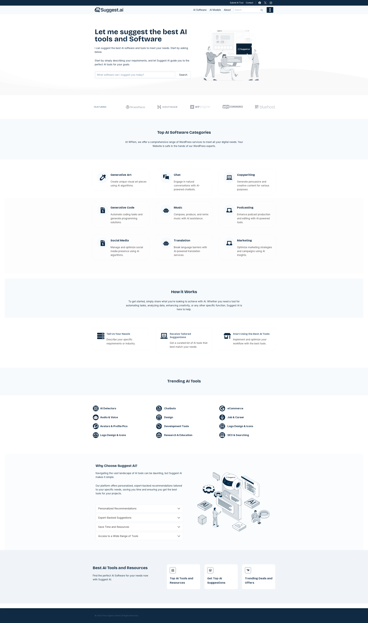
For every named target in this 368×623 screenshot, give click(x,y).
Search (183, 74)
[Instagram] (270, 2)
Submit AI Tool (236, 2)
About (227, 9)
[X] (265, 2)
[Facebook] (259, 2)
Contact (249, 2)
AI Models (215, 9)
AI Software (200, 9)
